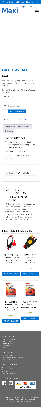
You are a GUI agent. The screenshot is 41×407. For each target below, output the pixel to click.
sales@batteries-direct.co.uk (15, 357)
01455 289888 (37, 6)
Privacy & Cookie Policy (9, 373)
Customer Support (8, 368)
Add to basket (17, 111)
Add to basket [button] (11, 274)
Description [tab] (10, 127)
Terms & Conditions (8, 372)
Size (4, 106)
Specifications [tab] (24, 127)
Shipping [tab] (9, 131)
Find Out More (32, 2)
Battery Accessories (26, 120)
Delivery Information (8, 370)
